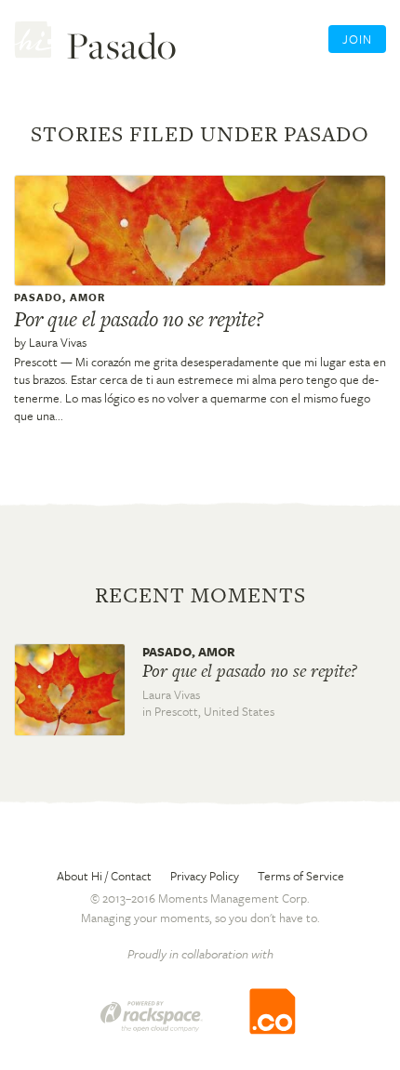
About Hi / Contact (104, 875)
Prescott (36, 361)
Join (357, 39)
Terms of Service (301, 875)
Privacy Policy (204, 875)
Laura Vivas (58, 342)
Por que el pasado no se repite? (139, 319)
